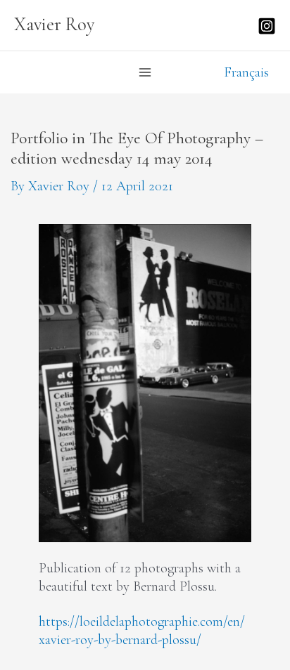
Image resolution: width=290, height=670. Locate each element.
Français (246, 72)
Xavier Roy (54, 24)
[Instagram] (267, 26)
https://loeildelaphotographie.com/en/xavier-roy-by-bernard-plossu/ (142, 630)
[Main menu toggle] (145, 72)
